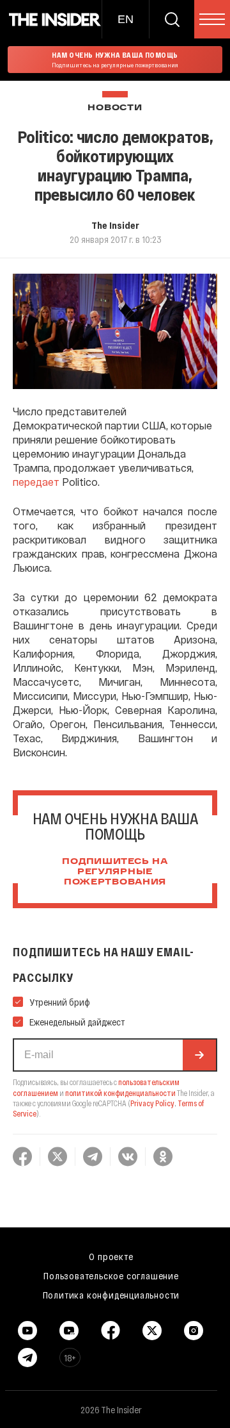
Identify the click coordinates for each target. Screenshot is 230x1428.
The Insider (115, 225)
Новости (115, 108)
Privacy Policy (152, 1103)
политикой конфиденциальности (120, 1092)
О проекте (111, 1256)
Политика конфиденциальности (111, 1294)
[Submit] (199, 1055)
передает (37, 482)
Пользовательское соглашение (111, 1275)
